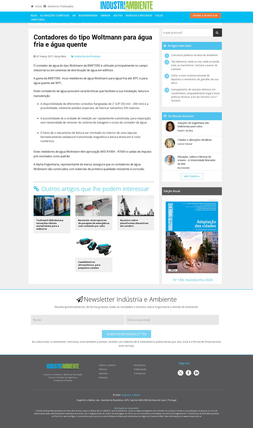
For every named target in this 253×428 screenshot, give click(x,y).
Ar (74, 15)
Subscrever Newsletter (126, 334)
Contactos (139, 373)
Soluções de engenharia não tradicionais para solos (193, 124)
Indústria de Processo (87, 56)
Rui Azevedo (184, 167)
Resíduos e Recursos (139, 15)
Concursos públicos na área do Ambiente (194, 55)
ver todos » (192, 176)
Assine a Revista (204, 15)
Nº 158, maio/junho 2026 (193, 279)
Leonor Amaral (185, 143)
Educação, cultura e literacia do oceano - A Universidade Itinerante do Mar (196, 160)
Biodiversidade (88, 15)
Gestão (118, 15)
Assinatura (139, 365)
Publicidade (140, 369)
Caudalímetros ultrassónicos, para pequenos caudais (89, 264)
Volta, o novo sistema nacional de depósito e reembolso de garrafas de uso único (195, 79)
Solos (159, 15)
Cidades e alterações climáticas (195, 139)
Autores (103, 373)
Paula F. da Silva (185, 130)
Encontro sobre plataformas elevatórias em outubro (134, 223)
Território (38, 19)
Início (38, 6)
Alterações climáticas (54, 15)
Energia (105, 15)
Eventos (103, 377)
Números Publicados (60, 6)
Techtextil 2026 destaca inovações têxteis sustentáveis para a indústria (49, 224)
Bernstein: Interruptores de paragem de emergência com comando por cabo (93, 223)
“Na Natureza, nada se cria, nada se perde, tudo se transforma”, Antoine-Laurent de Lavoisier (195, 65)
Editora (103, 369)
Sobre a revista (107, 365)
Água (34, 15)
